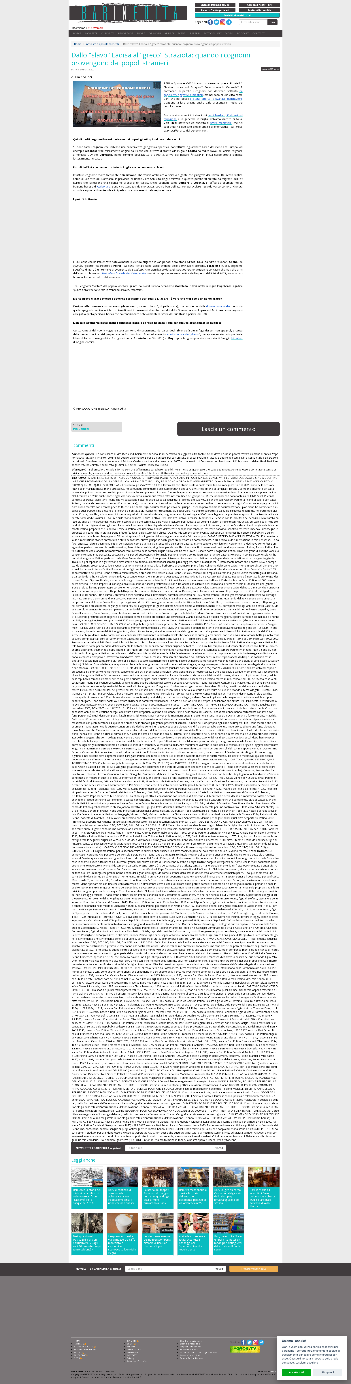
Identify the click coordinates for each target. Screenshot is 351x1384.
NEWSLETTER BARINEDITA (99, 1148)
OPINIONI (155, 33)
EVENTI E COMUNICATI (85, 1349)
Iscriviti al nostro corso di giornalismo (198, 1352)
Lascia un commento (228, 429)
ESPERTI (195, 33)
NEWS (77, 1358)
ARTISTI (169, 33)
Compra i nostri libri (190, 1355)
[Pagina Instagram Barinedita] (255, 1342)
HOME (77, 33)
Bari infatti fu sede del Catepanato (124, 273)
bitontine (237, 338)
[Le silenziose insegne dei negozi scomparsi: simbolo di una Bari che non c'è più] (157, 1223)
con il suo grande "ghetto (183, 334)
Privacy (130, 1358)
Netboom (275, 1371)
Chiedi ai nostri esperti (191, 1341)
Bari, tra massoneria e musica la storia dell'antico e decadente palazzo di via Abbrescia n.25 (193, 1196)
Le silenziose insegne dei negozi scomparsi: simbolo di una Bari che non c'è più (157, 1241)
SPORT (141, 33)
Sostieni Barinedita (189, 1349)
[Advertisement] (158, 230)
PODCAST (243, 33)
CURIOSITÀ (107, 33)
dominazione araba (218, 306)
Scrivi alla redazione (190, 1343)
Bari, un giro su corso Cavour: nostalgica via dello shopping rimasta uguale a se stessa (227, 1196)
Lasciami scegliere (306, 1362)
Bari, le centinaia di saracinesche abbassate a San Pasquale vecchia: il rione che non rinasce (121, 1196)
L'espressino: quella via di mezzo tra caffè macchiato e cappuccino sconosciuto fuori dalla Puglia (122, 1244)
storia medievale (221, 123)
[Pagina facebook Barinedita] (243, 1342)
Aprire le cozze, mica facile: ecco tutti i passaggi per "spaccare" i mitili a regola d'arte (192, 1243)
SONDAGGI (132, 1352)
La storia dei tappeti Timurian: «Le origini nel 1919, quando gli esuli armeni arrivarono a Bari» (156, 1196)
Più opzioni (328, 1372)
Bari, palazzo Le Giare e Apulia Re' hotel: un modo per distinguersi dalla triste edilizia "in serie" (228, 1243)
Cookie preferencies (137, 1361)
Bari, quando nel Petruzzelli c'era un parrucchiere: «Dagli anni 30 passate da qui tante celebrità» (87, 1243)
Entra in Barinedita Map (191, 1358)
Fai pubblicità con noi (190, 1346)
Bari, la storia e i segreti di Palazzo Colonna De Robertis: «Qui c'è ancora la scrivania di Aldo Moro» (263, 1198)
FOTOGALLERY (213, 33)
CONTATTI (258, 33)
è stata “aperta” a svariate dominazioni (216, 98)
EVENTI (182, 33)
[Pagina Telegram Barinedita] (261, 1342)
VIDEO (229, 33)
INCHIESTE (90, 33)
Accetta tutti (296, 1372)
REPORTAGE (125, 33)
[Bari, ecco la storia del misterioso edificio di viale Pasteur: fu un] (87, 1177)
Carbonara (103, 186)
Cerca (272, 22)
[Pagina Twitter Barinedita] (249, 1342)
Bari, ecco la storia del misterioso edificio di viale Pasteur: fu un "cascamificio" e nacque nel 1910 (87, 1196)
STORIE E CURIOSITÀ (84, 1346)
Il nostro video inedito (254, 1268)
